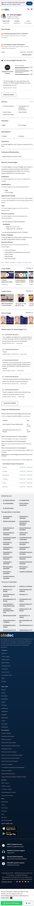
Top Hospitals (5, 730)
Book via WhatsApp (12, 903)
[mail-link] (25, 881)
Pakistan (7, 262)
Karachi (3, 689)
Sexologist (21, 136)
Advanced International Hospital (10, 758)
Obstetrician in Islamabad (23, 517)
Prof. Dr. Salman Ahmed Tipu (23, 504)
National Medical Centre (8, 773)
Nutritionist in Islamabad (7, 572)
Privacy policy (6, 656)
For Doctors (4, 808)
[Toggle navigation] (31, 9)
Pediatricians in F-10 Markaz (25, 609)
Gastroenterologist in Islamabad (25, 557)
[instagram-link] (19, 881)
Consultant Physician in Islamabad (25, 538)
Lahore (3, 693)
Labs (2, 814)
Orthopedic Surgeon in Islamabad (25, 553)
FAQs (3, 678)
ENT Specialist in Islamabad (8, 567)
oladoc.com (28, 877)
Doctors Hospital (6, 733)
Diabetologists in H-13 (25, 630)
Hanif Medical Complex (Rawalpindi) (14, 44)
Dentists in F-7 (23, 594)
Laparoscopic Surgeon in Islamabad (9, 538)
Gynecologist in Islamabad (7, 517)
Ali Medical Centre (6, 749)
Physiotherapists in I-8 (26, 625)
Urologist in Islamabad (25, 571)
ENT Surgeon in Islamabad (23, 567)
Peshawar (4, 705)
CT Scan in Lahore (6, 789)
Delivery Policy (6, 659)
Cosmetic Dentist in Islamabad (9, 577)
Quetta (3, 721)
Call (29, 903)
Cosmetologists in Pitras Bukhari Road (8, 604)
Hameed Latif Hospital (7, 736)
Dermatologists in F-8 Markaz (9, 600)
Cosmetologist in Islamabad (8, 548)
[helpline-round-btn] (28, 9)
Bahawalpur (4, 717)
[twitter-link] (14, 881)
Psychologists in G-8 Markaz (25, 600)
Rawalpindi (4, 699)
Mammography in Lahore (8, 792)
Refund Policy (5, 662)
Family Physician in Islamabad (8, 528)
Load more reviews (9, 403)
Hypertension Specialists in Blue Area (8, 610)
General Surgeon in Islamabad (8, 533)
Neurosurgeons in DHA (9, 615)
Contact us (5, 669)
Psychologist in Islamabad (7, 543)
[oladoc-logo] (5, 9)
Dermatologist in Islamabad (24, 543)
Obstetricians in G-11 (9, 586)
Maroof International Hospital (9, 761)
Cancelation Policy (7, 675)
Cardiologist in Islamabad (7, 562)
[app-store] (9, 828)
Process (4, 681)
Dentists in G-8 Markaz (7, 590)
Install (29, 3)
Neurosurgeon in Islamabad (8, 557)
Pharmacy (4, 811)
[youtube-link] (22, 881)
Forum (3, 805)
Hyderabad (4, 727)
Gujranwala (4, 708)
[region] (17, 279)
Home (2, 262)
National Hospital (6, 739)
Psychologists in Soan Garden (9, 626)
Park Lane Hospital (6, 770)
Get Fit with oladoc (6, 820)
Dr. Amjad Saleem (8, 503)
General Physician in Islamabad (25, 528)
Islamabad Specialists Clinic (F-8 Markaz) (16, 33)
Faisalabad (4, 711)
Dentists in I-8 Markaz (25, 586)
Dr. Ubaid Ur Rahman (9, 500)
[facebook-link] (17, 881)
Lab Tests (4, 817)
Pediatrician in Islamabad (23, 533)
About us (4, 653)
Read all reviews (8, 95)
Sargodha (4, 714)
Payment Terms (6, 666)
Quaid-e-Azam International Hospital (11, 755)
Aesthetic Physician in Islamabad (25, 562)
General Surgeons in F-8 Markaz (26, 604)
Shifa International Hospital (8, 752)
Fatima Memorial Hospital (8, 742)
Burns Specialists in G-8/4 (26, 621)
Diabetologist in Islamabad (7, 553)
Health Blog (4, 802)
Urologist (4, 136)
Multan (3, 702)
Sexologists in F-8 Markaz (24, 616)
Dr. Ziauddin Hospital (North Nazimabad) (12, 767)
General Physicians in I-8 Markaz (9, 621)
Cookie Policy (5, 898)
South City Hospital (6, 764)
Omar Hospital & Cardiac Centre (10, 745)
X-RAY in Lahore (5, 786)
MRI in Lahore (5, 783)
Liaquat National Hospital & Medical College (13, 777)
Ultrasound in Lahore (7, 795)
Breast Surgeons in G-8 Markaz (25, 590)
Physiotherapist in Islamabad (24, 548)
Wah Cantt (4, 724)
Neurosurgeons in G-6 (9, 630)
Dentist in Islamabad (9, 521)
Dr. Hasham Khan (24, 500)
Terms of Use (5, 672)
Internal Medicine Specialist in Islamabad (24, 523)
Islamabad (12, 262)
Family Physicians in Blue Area (9, 595)
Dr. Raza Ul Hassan (8, 508)
